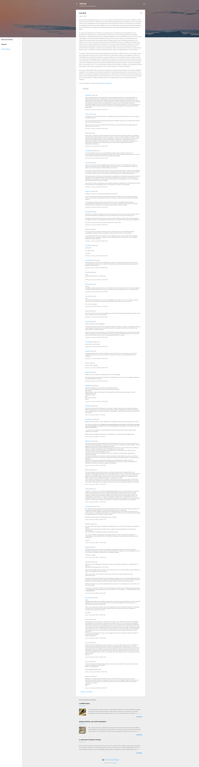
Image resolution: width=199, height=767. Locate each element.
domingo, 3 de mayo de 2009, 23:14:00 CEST (96, 279)
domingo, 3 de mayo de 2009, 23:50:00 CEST (96, 381)
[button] (141, 13)
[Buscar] (144, 4)
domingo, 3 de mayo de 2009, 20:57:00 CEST (96, 128)
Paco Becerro (88, 419)
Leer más (139, 716)
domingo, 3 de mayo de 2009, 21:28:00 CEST (96, 146)
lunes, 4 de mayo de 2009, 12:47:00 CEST (95, 557)
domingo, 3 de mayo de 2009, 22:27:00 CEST (96, 187)
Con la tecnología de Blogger (111, 760)
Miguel (87, 547)
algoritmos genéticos (106, 83)
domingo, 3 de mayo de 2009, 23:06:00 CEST (96, 255)
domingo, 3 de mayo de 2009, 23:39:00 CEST (96, 346)
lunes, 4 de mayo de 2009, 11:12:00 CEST (95, 484)
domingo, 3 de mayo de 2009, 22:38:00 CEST (96, 225)
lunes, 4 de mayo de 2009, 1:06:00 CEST (95, 415)
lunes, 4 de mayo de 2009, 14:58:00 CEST (95, 615)
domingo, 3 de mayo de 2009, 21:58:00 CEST (96, 158)
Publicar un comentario (86, 691)
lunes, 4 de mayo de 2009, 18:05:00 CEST (95, 657)
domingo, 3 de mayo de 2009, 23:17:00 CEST (96, 306)
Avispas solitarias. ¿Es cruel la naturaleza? (92, 721)
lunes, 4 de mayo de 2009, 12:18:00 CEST (95, 542)
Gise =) (87, 619)
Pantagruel (88, 95)
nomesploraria (89, 150)
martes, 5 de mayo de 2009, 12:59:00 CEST (96, 672)
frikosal (83, 4)
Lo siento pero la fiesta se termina (90, 739)
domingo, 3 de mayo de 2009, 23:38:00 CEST (96, 337)
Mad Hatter (88, 441)
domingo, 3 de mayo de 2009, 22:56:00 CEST (96, 241)
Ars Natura (88, 597)
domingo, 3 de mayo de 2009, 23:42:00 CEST (96, 358)
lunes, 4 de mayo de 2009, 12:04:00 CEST (95, 519)
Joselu (87, 489)
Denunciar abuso (5, 49)
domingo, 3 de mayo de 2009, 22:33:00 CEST (96, 207)
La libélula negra (84, 703)
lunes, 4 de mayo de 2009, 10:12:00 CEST (95, 465)
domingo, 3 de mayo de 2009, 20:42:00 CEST (96, 109)
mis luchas (85, 88)
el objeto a (88, 191)
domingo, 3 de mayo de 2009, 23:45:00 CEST (96, 367)
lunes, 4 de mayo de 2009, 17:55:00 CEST (95, 638)
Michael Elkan (114, 762)
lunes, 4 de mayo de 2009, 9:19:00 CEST (95, 436)
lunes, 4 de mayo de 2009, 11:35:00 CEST (95, 502)
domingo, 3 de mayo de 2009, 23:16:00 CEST (96, 291)
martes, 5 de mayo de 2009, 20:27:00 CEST (96, 688)
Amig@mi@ (88, 385)
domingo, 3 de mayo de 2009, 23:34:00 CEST (96, 317)
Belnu (86, 133)
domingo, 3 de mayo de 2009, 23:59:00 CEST (96, 401)
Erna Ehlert (88, 245)
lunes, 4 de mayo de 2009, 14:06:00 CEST (95, 593)
